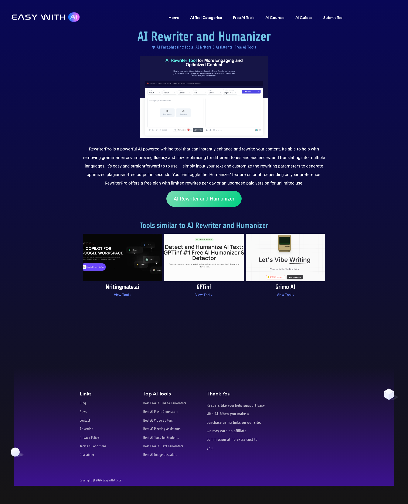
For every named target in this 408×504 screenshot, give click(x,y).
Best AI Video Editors (158, 420)
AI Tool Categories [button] (206, 17)
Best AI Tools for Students (161, 438)
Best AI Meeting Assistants (162, 429)
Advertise (86, 429)
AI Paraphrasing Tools (175, 47)
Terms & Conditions (93, 446)
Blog (83, 403)
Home (174, 17)
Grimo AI (285, 287)
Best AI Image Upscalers (160, 455)
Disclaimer (87, 455)
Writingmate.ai (122, 287)
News (83, 412)
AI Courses (274, 17)
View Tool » (122, 295)
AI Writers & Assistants (214, 47)
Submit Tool (333, 17)
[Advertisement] (204, 335)
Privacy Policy (89, 438)
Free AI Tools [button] (243, 17)
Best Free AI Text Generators (163, 446)
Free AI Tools (245, 47)
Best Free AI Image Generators (164, 403)
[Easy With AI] (45, 15)
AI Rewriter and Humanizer (204, 199)
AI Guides (303, 17)
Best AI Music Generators (160, 412)
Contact (85, 420)
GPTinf (204, 287)
